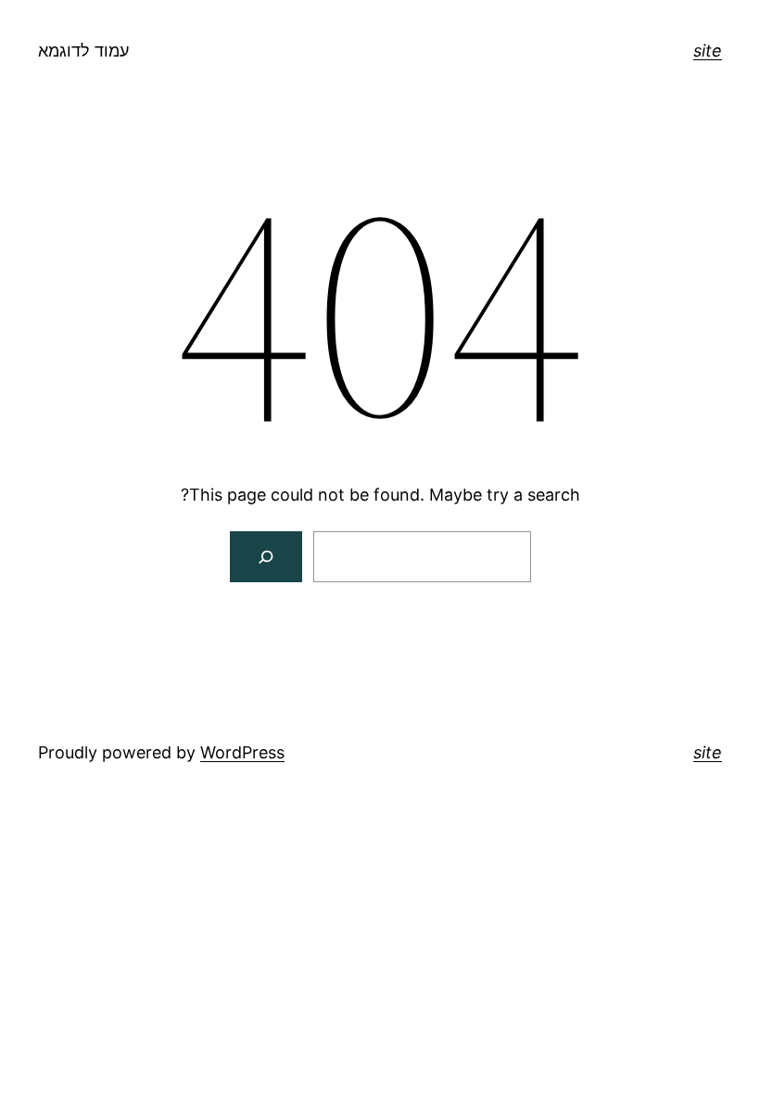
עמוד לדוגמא (83, 50)
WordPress (242, 752)
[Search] (266, 556)
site (707, 50)
